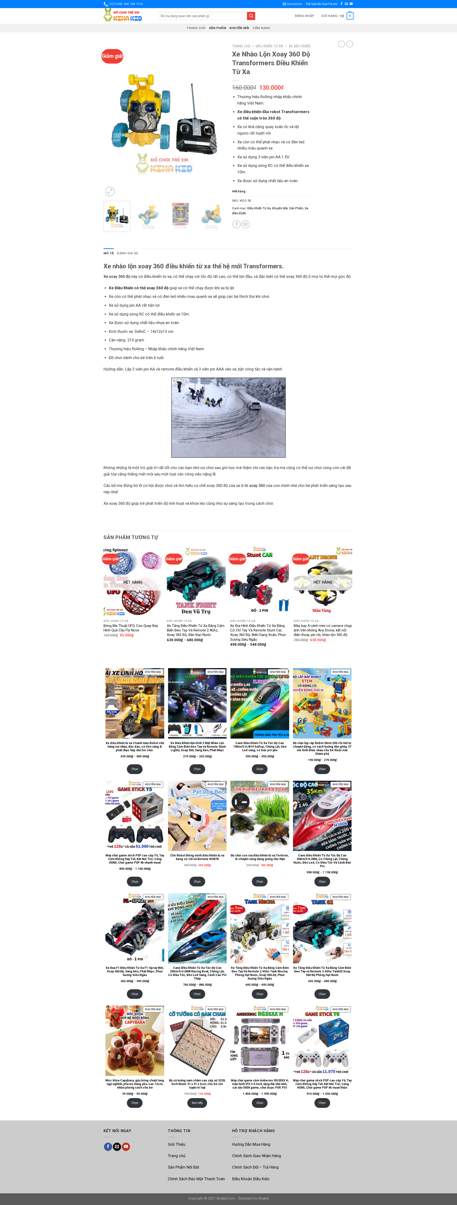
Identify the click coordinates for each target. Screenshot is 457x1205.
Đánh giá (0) (127, 253)
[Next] (216, 119)
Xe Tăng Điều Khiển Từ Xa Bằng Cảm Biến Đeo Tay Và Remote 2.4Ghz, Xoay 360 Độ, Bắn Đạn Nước (195, 630)
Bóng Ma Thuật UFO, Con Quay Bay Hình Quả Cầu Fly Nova (131, 628)
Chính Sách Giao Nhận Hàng (256, 1156)
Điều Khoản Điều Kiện (250, 1179)
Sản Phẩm (217, 28)
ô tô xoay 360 (253, 485)
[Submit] (251, 16)
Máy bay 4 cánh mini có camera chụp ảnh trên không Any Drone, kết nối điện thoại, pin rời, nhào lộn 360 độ (323, 630)
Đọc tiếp (197, 1103)
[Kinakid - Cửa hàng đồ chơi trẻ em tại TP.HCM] (127, 16)
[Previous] (112, 119)
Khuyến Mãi (239, 28)
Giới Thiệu (176, 1144)
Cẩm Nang (261, 28)
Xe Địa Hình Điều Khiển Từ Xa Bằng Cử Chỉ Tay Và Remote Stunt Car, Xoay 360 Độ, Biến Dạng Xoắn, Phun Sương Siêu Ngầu (258, 633)
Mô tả (109, 253)
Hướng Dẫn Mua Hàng (251, 1144)
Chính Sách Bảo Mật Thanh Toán (196, 1179)
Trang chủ (196, 28)
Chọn (134, 769)
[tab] (109, 253)
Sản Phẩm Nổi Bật (183, 1167)
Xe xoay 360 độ (117, 276)
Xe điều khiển (299, 46)
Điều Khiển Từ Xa (269, 46)
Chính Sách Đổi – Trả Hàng (255, 1167)
